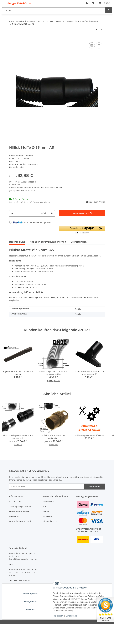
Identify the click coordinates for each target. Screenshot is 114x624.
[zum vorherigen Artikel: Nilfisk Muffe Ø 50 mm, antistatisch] (102, 29)
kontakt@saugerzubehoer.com (23, 559)
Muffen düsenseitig (28, 164)
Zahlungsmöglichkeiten (20, 506)
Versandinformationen (19, 511)
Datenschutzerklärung (57, 477)
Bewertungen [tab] (79, 242)
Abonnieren (94, 486)
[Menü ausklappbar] (3, 1)
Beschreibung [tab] (17, 242)
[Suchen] (108, 10)
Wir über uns (15, 501)
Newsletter (14, 516)
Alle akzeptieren (30, 593)
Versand (32, 181)
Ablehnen (30, 609)
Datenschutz (71, 616)
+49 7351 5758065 (22, 580)
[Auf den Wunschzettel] (99, 45)
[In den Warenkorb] (11, 37)
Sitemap (46, 511)
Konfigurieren (30, 601)
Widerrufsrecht (50, 521)
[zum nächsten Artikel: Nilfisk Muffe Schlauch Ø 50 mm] (96, 29)
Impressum (58, 616)
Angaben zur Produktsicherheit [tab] (48, 242)
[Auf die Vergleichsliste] (92, 45)
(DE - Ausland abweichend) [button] (39, 202)
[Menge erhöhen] (52, 213)
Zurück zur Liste (17, 21)
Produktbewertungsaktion (21, 521)
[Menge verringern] (12, 213)
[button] (87, 3)
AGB (44, 506)
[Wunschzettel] (93, 3)
